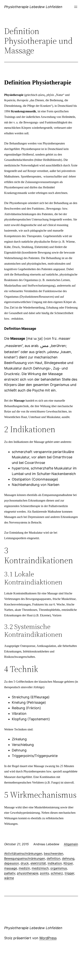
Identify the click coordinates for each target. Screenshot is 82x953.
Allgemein (71, 844)
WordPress (48, 938)
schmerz (57, 873)
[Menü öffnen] (75, 7)
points (44, 873)
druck (25, 863)
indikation (55, 863)
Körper (68, 863)
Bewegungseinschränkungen (24, 858)
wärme (9, 878)
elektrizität (38, 863)
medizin (24, 868)
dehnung (68, 858)
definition (53, 858)
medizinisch (40, 868)
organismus (58, 868)
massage (10, 868)
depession (11, 863)
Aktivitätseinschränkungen (23, 853)
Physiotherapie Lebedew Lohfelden (33, 7)
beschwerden (53, 853)
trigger (69, 873)
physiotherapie (27, 873)
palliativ (9, 873)
